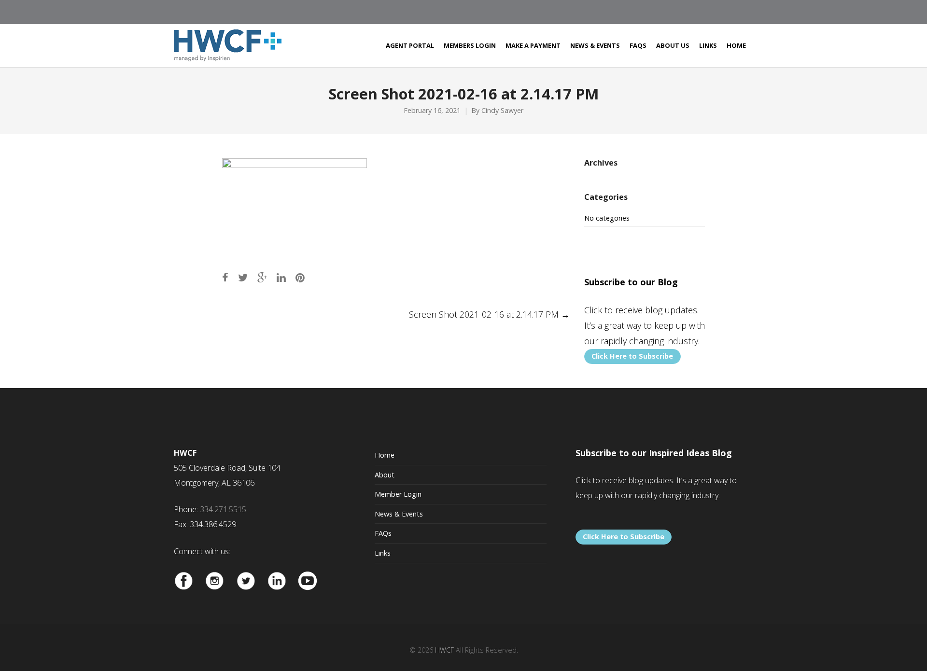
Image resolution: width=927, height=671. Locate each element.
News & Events (399, 513)
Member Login (398, 494)
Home (384, 455)
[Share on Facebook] (225, 277)
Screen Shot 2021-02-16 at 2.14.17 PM (489, 314)
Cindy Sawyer (502, 110)
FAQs (383, 533)
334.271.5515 (223, 509)
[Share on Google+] (262, 277)
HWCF (444, 650)
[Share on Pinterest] (300, 277)
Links (383, 553)
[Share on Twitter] (243, 277)
